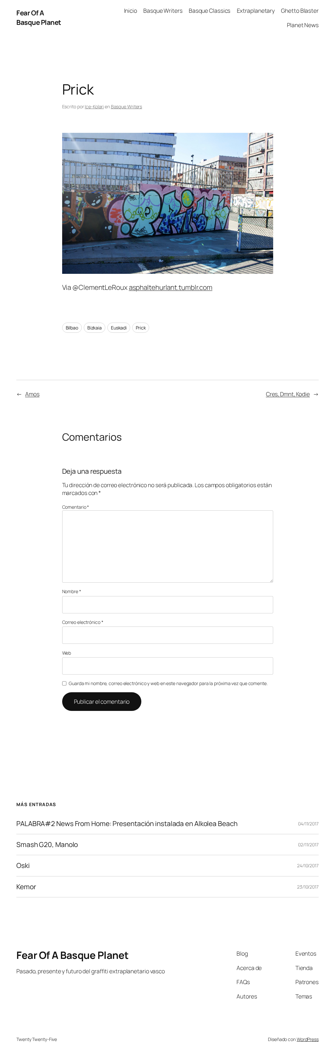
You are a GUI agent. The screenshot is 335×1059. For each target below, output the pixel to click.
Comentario (75, 507)
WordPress (308, 1039)
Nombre (71, 591)
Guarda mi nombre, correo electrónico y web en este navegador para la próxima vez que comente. (168, 683)
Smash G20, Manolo (47, 844)
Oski (23, 865)
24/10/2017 (308, 865)
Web (66, 653)
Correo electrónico (82, 622)
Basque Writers (126, 106)
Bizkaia (94, 328)
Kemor (26, 887)
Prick (141, 328)
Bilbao (72, 328)
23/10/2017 (308, 887)
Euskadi (119, 328)
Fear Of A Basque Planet (38, 17)
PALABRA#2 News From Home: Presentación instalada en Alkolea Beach (127, 823)
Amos (32, 394)
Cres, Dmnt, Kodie (288, 394)
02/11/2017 (308, 844)
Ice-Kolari (94, 106)
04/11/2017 (308, 824)
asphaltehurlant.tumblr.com (170, 287)
